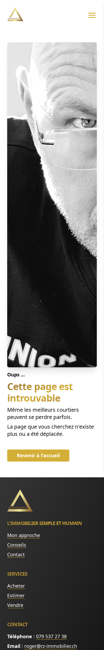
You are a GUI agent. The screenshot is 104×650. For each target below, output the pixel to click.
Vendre (15, 605)
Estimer (16, 595)
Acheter (16, 586)
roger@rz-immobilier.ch (50, 646)
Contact (16, 554)
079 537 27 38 (51, 636)
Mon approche (23, 535)
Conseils (16, 545)
